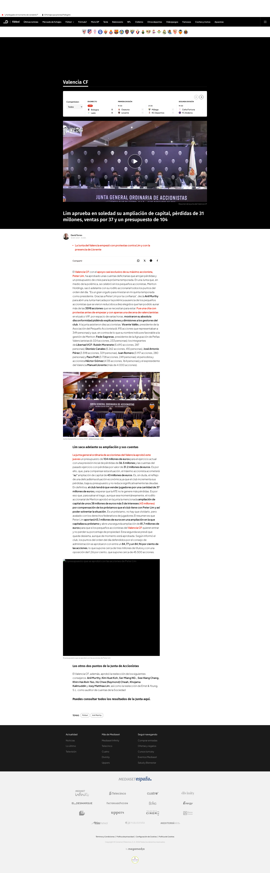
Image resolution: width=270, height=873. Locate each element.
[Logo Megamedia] (136, 849)
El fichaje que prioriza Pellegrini (57, 15)
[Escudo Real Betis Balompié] (159, 32)
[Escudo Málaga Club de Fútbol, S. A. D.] (132, 32)
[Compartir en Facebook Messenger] (150, 260)
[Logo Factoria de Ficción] (117, 803)
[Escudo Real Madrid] (164, 32)
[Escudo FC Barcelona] (116, 32)
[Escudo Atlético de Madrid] (89, 32)
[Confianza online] (135, 862)
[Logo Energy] (188, 803)
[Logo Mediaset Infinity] (82, 793)
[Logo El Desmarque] (82, 803)
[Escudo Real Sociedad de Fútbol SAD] (169, 32)
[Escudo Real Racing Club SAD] (143, 32)
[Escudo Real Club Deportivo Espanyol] (111, 32)
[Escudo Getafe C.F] (121, 32)
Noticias (70, 740)
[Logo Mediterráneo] (170, 823)
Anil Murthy (97, 715)
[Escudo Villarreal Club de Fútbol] (185, 32)
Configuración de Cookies (146, 837)
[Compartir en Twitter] (144, 260)
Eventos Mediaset (147, 757)
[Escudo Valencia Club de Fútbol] (180, 32)
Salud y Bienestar (147, 762)
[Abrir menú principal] (265, 21)
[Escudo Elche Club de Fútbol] (105, 32)
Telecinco (107, 745)
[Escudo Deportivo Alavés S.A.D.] (100, 32)
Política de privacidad (125, 837)
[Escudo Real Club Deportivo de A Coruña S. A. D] (153, 32)
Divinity (106, 757)
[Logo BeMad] (82, 813)
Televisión (71, 751)
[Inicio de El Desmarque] (5, 21)
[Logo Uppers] (117, 813)
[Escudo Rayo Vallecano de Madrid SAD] (148, 32)
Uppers (106, 762)
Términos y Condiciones (105, 837)
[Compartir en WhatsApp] (138, 260)
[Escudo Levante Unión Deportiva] (127, 32)
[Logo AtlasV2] (100, 823)
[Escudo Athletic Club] (84, 32)
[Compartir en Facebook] (157, 260)
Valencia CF (75, 82)
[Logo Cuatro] (152, 793)
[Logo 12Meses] (188, 813)
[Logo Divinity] (188, 793)
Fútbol (16, 22)
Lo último (71, 745)
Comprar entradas (147, 740)
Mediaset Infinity (110, 740)
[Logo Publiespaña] (135, 822)
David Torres (76, 235)
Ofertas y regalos (147, 745)
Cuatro (105, 751)
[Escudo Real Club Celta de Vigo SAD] (95, 32)
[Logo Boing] (153, 803)
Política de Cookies (166, 837)
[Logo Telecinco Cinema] (152, 813)
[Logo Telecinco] (117, 793)
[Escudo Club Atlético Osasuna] (137, 32)
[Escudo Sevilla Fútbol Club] (175, 32)
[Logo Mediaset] (135, 780)
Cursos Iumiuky (146, 751)
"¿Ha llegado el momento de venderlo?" (21, 15)
